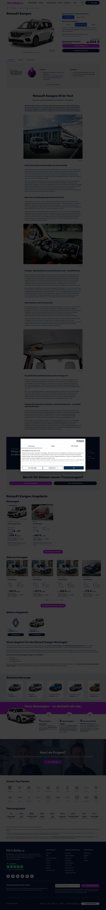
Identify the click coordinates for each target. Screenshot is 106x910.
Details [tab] (53, 446)
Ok (73, 467)
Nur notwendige (32, 467)
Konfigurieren (52, 467)
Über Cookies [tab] (74, 446)
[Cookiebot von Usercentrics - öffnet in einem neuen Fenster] (77, 441)
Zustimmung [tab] (31, 446)
